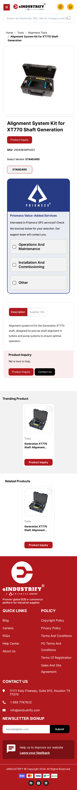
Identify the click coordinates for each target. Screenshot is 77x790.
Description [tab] (18, 312)
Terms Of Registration (56, 657)
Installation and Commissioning (31, 264)
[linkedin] (46, 783)
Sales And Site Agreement (51, 668)
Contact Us (45, 371)
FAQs (6, 636)
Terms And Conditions (56, 636)
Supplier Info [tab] (37, 312)
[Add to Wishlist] (49, 408)
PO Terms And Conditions (51, 647)
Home (9, 32)
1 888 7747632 (21, 702)
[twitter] (38, 783)
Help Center (11, 643)
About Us (9, 651)
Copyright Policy (52, 620)
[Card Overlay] (38, 435)
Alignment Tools (37, 32)
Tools (20, 32)
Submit (59, 729)
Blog (6, 620)
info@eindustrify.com (25, 710)
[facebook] (31, 783)
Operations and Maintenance (31, 246)
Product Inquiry (19, 139)
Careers (8, 628)
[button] (60, 7)
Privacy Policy (51, 628)
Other (23, 282)
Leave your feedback (35, 752)
